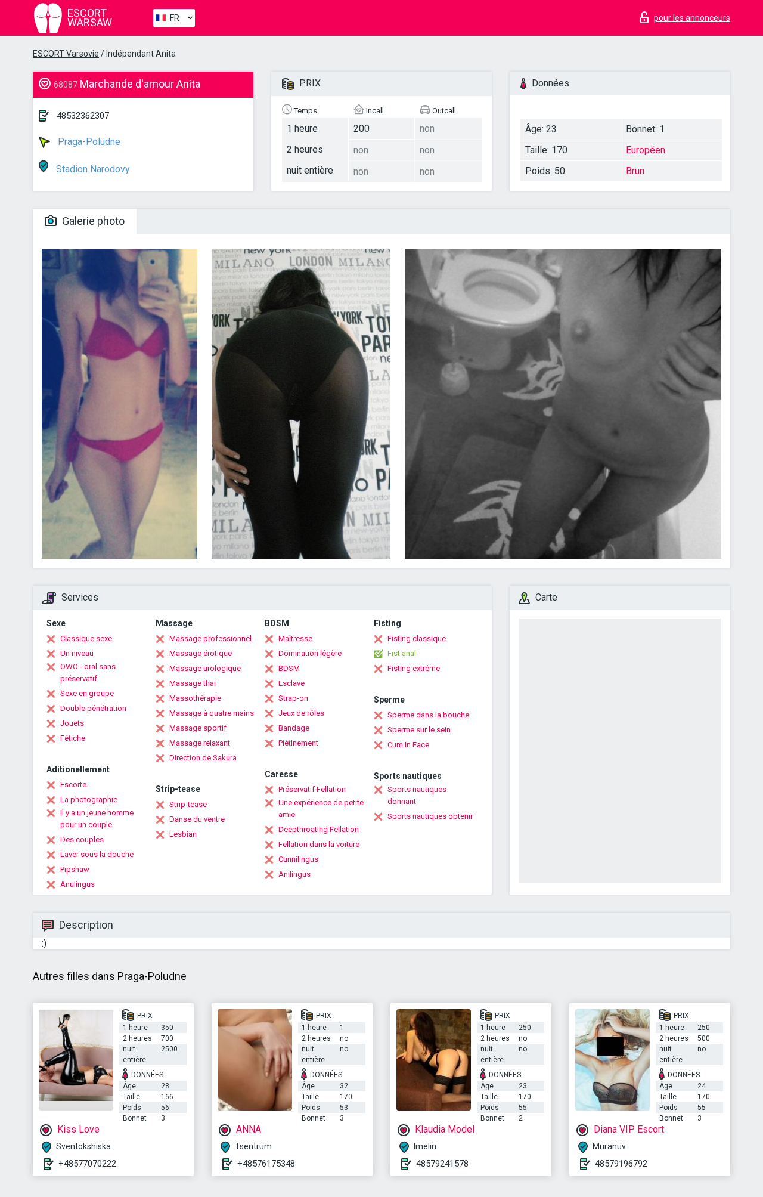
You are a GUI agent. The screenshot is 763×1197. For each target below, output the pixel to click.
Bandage (293, 727)
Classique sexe (86, 638)
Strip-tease (188, 804)
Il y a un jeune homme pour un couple (97, 818)
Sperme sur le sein (419, 729)
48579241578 (442, 1163)
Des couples (82, 839)
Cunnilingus (298, 859)
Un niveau (77, 653)
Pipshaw (74, 869)
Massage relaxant (199, 742)
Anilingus (294, 874)
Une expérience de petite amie (321, 808)
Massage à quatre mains (211, 713)
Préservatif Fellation (312, 789)
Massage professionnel (210, 638)
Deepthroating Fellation (318, 829)
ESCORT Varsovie (66, 53)
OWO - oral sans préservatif (88, 672)
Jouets (72, 723)
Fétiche (72, 738)
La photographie (88, 799)
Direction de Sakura (203, 757)
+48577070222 (87, 1163)
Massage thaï (192, 683)
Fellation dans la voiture (318, 844)
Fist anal (401, 653)
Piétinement (298, 742)
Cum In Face (408, 744)
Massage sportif (198, 727)
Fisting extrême (413, 668)
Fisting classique (416, 638)
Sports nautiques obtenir (430, 816)
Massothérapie (195, 698)
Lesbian (183, 834)
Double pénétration (93, 708)
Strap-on (293, 698)
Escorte (73, 784)
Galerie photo (92, 221)
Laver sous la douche (97, 854)
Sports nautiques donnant (416, 795)
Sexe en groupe (87, 693)
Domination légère (310, 653)
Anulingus (77, 884)
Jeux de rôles (301, 713)
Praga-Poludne (87, 141)
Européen (645, 150)
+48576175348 (266, 1163)
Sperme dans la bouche (428, 714)
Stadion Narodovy (92, 169)
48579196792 (621, 1163)
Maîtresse (295, 638)
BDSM (289, 668)
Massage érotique (200, 653)
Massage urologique (205, 668)
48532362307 (83, 115)
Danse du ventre (197, 819)
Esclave (291, 683)
